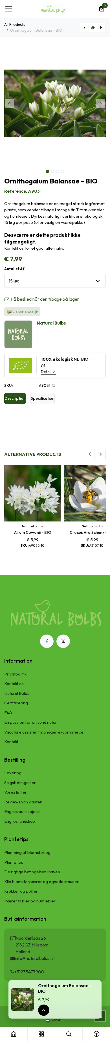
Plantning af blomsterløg (27, 852)
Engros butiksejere (22, 811)
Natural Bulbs (16, 693)
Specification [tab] (42, 398)
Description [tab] (15, 398)
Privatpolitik (15, 674)
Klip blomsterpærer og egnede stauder (41, 881)
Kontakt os (14, 683)
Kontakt (11, 741)
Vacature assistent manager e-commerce (43, 732)
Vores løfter (15, 792)
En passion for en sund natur (30, 722)
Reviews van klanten (23, 802)
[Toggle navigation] (8, 9)
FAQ (8, 712)
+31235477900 (29, 972)
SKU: (8, 385)
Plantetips (13, 862)
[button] (9, 103)
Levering (12, 772)
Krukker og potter (21, 891)
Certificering (16, 703)
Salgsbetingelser (20, 782)
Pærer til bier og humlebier (30, 901)
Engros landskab (19, 821)
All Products (14, 24)
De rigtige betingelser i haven (32, 871)
